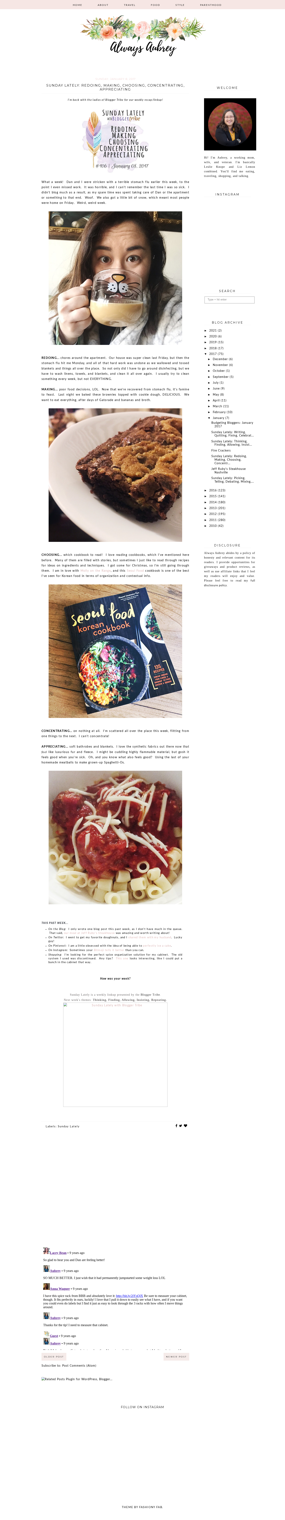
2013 (213, 508)
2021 (213, 330)
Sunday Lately (69, 1126)
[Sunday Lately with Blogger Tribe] (115, 1106)
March (218, 406)
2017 (213, 354)
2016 (213, 490)
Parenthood (211, 5)
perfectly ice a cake (157, 946)
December (221, 359)
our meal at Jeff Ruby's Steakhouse (89, 933)
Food (155, 5)
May (216, 394)
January (219, 418)
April (217, 400)
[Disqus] (115, 1191)
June (217, 388)
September (221, 377)
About (103, 5)
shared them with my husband (149, 937)
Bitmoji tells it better (109, 950)
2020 (213, 336)
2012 (213, 514)
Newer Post (176, 1356)
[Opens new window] (65, 937)
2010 (213, 526)
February (220, 412)
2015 (213, 496)
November (221, 365)
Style (180, 5)
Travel (129, 5)
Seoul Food (135, 570)
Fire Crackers (221, 450)
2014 (213, 502)
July (216, 382)
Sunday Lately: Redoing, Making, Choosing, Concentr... (229, 460)
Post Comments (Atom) (79, 1365)
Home (77, 5)
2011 (213, 520)
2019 (213, 342)
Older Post (54, 1356)
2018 (213, 348)
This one (122, 958)
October (219, 371)
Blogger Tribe (150, 994)
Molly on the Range (96, 570)
